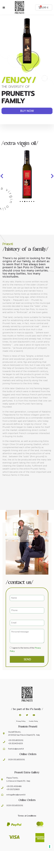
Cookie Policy (33, 721)
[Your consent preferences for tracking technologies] (49, 846)
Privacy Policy (20, 721)
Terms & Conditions (27, 816)
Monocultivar (27, 170)
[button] (4, 7)
